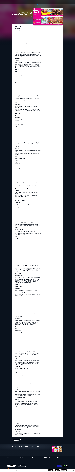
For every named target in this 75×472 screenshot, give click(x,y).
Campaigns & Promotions (60, 459)
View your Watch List (9, 459)
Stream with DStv (9, 458)
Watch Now (21, 465)
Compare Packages (34, 459)
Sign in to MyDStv (46, 458)
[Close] (74, 470)
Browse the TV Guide (22, 458)
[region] (37, 470)
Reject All (57, 470)
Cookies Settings (50, 470)
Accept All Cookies (64, 470)
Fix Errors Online (46, 459)
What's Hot (21, 459)
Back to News (16, 440)
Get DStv (11, 465)
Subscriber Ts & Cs (59, 458)
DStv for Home (33, 458)
